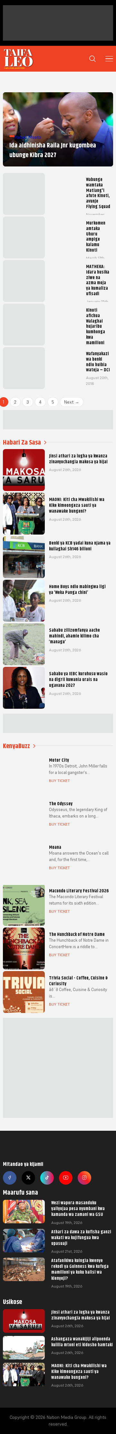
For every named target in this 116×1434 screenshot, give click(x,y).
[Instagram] (84, 1177)
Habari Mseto (28, 137)
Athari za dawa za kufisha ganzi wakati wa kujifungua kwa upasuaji (81, 1237)
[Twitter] (28, 1177)
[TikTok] (47, 1178)
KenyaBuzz (16, 746)
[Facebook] (9, 1177)
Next (71, 402)
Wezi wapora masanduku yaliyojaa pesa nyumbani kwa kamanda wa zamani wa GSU (78, 1208)
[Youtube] (66, 1178)
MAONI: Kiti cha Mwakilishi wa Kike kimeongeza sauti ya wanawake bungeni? (79, 1371)
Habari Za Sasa (22, 442)
